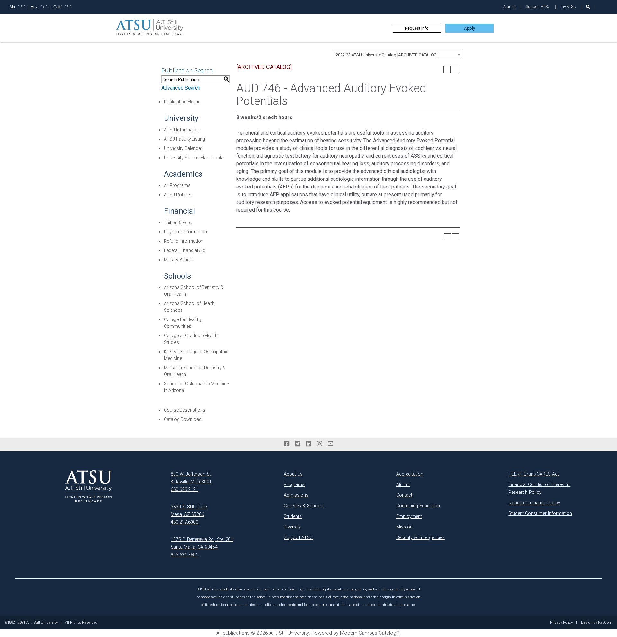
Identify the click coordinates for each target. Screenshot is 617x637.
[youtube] (330, 444)
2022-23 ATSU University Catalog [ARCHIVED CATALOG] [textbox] (387, 54)
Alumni (509, 6)
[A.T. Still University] (88, 486)
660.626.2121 (184, 489)
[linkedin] (308, 444)
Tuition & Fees (178, 222)
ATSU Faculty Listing (184, 139)
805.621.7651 (184, 555)
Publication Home (182, 101)
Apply (469, 28)
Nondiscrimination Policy (534, 503)
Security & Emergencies (420, 537)
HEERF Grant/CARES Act (533, 474)
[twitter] (297, 444)
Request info (417, 28)
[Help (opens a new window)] (455, 69)
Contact (404, 495)
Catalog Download (182, 419)
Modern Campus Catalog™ (369, 633)
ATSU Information (182, 129)
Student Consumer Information (540, 513)
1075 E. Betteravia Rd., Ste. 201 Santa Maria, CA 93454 (202, 543)
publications (236, 633)
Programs (294, 484)
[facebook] (286, 444)
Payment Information (185, 231)
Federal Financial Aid (184, 250)
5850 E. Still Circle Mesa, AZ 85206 (189, 510)
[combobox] (398, 54)
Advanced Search (180, 88)
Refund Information (183, 241)
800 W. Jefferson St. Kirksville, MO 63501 (191, 477)
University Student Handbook (193, 157)
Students (293, 516)
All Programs (177, 185)
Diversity (292, 527)
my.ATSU (568, 6)
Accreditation (409, 474)
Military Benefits (179, 259)
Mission (404, 527)
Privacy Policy (561, 622)
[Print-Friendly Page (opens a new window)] (447, 69)
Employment (409, 516)
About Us (293, 474)
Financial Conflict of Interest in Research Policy (539, 488)
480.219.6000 (184, 522)
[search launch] (588, 6)
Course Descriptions (184, 410)
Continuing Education (418, 506)
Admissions (296, 495)
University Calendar (183, 148)
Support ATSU (538, 6)
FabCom (605, 622)
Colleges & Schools (304, 506)
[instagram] (319, 444)
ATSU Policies (178, 194)
